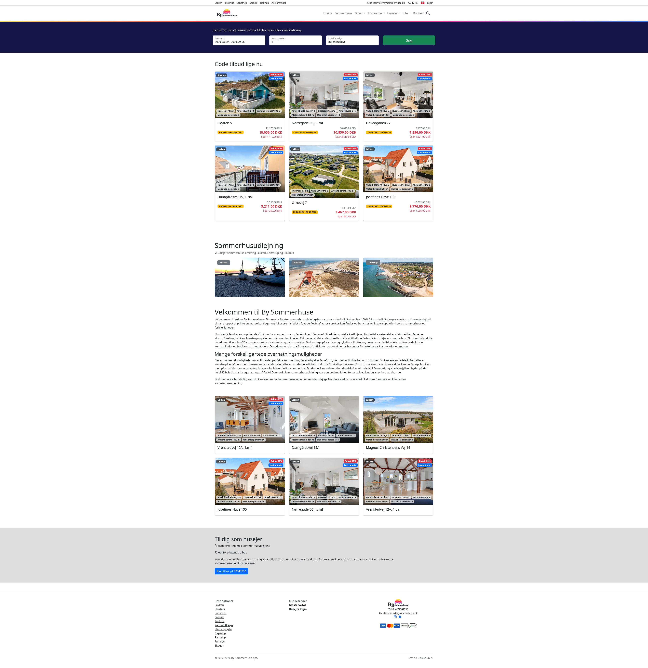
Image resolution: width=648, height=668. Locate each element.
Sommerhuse (343, 13)
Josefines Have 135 (380, 197)
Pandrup (220, 637)
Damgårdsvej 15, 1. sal (235, 197)
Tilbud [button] (359, 13)
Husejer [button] (392, 13)
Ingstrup (220, 633)
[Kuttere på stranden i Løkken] (250, 278)
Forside (327, 13)
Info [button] (406, 13)
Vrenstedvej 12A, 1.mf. (235, 447)
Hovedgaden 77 (378, 123)
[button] (422, 3)
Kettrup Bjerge (224, 625)
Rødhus (264, 2)
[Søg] (428, 13)
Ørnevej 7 (299, 202)
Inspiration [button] (375, 13)
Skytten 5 (225, 123)
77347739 (413, 2)
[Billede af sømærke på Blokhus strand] (324, 278)
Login (430, 2)
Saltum (254, 2)
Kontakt (418, 13)
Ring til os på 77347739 (231, 571)
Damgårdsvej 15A (305, 447)
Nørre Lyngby (223, 629)
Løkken (218, 2)
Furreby (220, 641)
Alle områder (279, 2)
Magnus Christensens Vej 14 (388, 447)
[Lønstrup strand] (398, 278)
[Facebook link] (401, 617)
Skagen (219, 645)
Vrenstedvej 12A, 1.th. (383, 509)
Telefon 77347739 (398, 609)
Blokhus (229, 2)
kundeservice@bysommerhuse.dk (398, 613)
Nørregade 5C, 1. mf (307, 123)
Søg (409, 40)
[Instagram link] (396, 617)
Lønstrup (242, 2)
